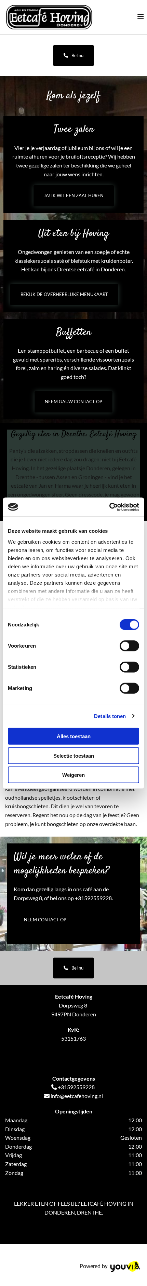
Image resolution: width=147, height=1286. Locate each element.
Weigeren (73, 775)
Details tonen (110, 716)
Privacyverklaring (25, 1056)
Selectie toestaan (73, 755)
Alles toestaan (74, 736)
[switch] (129, 645)
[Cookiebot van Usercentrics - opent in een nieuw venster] (109, 506)
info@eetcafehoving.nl (77, 1096)
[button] (73, 55)
